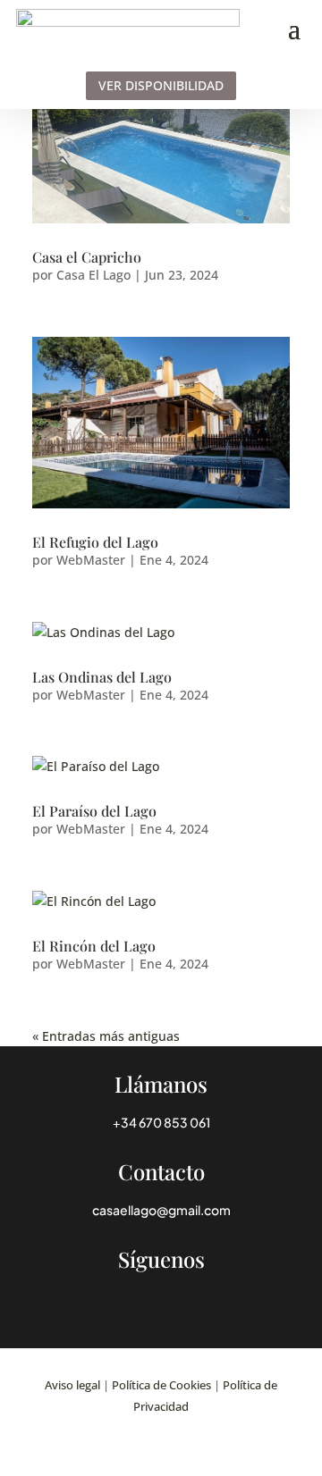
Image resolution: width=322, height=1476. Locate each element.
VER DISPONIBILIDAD (161, 85)
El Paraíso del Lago (94, 810)
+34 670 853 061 (161, 1122)
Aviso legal (72, 1385)
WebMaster (90, 559)
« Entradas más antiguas (106, 1035)
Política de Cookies (161, 1385)
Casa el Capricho (86, 256)
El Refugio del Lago (95, 542)
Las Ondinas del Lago (102, 676)
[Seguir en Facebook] (161, 1292)
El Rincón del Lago (94, 945)
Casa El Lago (93, 274)
